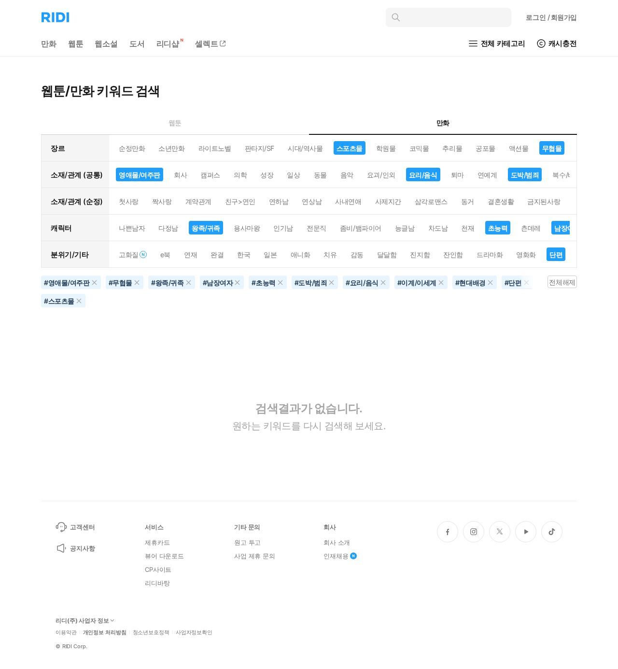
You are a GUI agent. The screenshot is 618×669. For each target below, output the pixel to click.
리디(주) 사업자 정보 (82, 620)
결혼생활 (501, 201)
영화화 (526, 254)
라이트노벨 (214, 148)
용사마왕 (247, 228)
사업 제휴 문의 (254, 556)
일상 (293, 175)
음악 (346, 175)
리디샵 (168, 43)
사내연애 (348, 201)
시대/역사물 (305, 148)
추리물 (452, 148)
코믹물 (419, 148)
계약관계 (198, 201)
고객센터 (82, 527)
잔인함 (453, 254)
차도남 (438, 228)
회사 (180, 175)
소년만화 (171, 148)
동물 (320, 175)
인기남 (283, 228)
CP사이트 (158, 569)
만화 (48, 43)
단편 (555, 254)
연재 (190, 254)
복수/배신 (566, 175)
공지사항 (82, 548)
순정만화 (132, 148)
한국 (243, 254)
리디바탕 (157, 583)
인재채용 (335, 556)
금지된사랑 (543, 201)
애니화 (300, 254)
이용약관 (66, 632)
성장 (266, 175)
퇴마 (457, 175)
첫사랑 (129, 201)
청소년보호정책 (151, 632)
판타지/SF (259, 148)
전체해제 (562, 282)
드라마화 (490, 254)
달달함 (387, 254)
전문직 (316, 228)
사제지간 (388, 201)
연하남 (279, 201)
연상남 (312, 201)
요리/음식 (423, 175)
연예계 (487, 175)
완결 (217, 254)
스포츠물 (350, 148)
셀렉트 (206, 43)
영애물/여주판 (139, 175)
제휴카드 (157, 542)
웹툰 (76, 43)
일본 (270, 254)
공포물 (485, 148)
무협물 (552, 148)
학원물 (386, 148)
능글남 (405, 228)
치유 (330, 254)
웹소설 (106, 43)
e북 (165, 254)
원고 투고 (247, 542)
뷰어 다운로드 (164, 556)
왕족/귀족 (206, 228)
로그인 (551, 17)
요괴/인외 (381, 175)
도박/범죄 (525, 175)
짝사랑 (162, 201)
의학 (240, 175)
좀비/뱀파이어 (360, 228)
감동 (357, 254)
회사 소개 (336, 542)
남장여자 (567, 228)
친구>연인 (240, 201)
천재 (467, 228)
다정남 (168, 228)
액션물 (519, 148)
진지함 (420, 254)
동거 (467, 201)
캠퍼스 (210, 175)
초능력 (498, 228)
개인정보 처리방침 (104, 632)
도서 (137, 43)
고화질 (129, 254)
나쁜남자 (132, 228)
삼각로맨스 (431, 201)
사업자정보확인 (194, 632)
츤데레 (531, 228)
